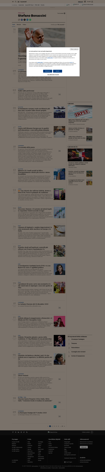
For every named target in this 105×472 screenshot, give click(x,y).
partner (71, 62)
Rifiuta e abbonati (74, 49)
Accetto (57, 71)
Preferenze (47, 71)
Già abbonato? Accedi (53, 74)
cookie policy (50, 57)
